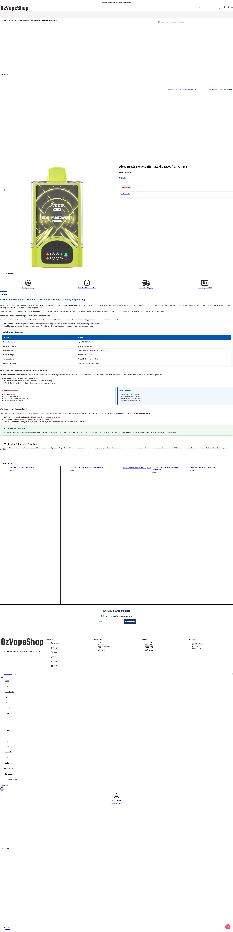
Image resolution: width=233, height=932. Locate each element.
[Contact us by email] (227, 926)
